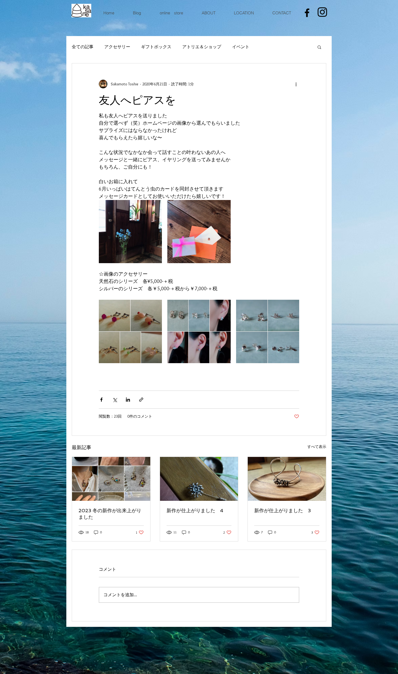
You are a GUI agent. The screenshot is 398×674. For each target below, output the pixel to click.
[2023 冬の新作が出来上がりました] (111, 479)
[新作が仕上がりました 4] (199, 479)
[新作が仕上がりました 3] (287, 479)
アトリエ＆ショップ (201, 46)
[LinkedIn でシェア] (128, 399)
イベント (240, 46)
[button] (319, 47)
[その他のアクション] (296, 84)
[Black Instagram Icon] (322, 12)
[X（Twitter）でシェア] (114, 399)
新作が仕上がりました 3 (282, 510)
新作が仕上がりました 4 (195, 510)
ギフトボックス (156, 46)
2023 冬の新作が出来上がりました (110, 514)
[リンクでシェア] (141, 399)
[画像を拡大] (130, 231)
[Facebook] (307, 12)
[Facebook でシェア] (101, 399)
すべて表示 (316, 446)
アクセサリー (117, 46)
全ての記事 (82, 46)
